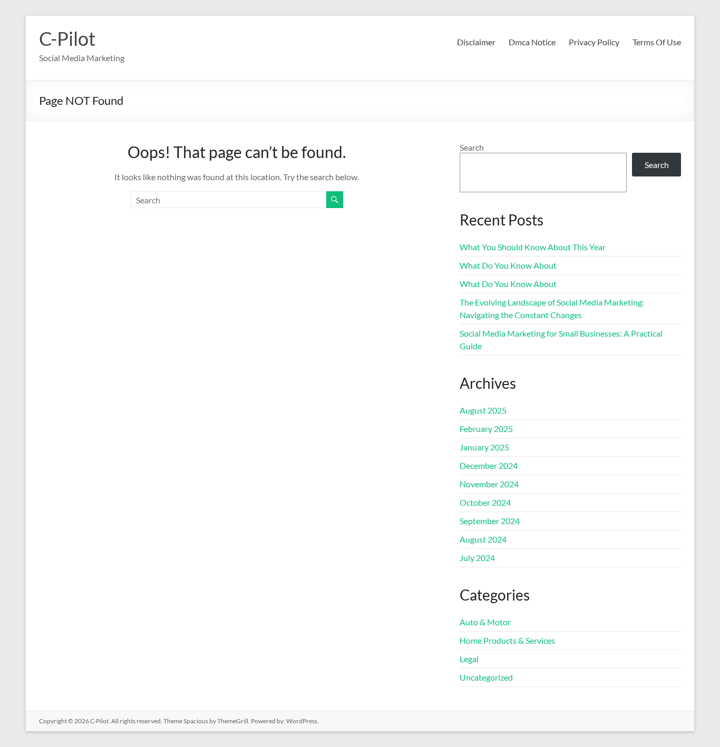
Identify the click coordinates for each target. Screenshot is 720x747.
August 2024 (483, 539)
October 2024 (485, 502)
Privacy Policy (594, 42)
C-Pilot (67, 38)
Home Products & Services (507, 640)
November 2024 (489, 484)
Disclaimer (476, 42)
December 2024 (489, 465)
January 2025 (484, 447)
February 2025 (486, 429)
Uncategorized (486, 677)
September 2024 (490, 521)
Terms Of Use (657, 42)
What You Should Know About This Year (533, 247)
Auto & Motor (485, 622)
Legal (469, 659)
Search (472, 147)
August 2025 (483, 410)
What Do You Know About (508, 265)
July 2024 (477, 558)
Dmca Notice (532, 42)
